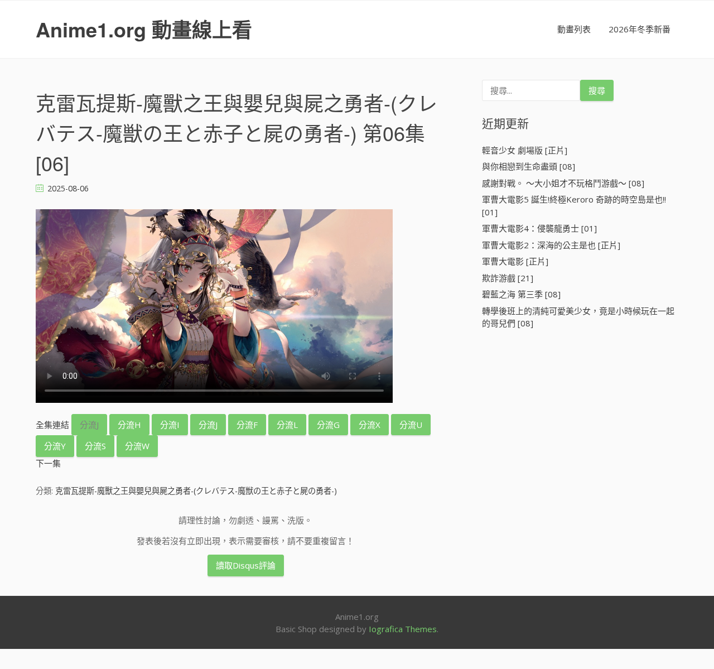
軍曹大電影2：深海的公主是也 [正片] (551, 245)
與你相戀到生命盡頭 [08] (528, 166)
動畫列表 (574, 29)
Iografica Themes (403, 628)
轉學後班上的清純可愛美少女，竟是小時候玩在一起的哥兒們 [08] (578, 317)
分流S (95, 445)
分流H (129, 424)
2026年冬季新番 (639, 29)
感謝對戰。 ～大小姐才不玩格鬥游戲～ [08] (563, 183)
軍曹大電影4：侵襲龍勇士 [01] (539, 228)
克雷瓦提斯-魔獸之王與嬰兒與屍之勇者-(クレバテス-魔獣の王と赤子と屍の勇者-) (196, 490)
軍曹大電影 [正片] (515, 261)
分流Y (55, 445)
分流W (137, 445)
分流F (247, 424)
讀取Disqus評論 (246, 565)
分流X (369, 424)
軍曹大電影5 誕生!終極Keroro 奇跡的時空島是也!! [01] (574, 206)
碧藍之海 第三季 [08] (521, 294)
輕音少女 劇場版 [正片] (524, 150)
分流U (410, 424)
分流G (328, 424)
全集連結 (52, 424)
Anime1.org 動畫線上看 (144, 29)
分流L (287, 424)
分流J (89, 424)
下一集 (48, 463)
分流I (170, 424)
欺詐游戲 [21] (507, 277)
